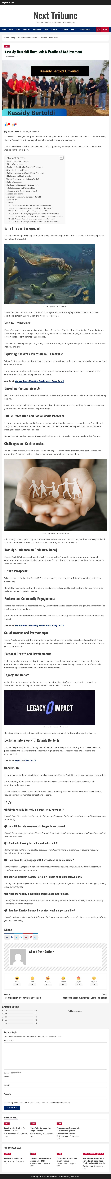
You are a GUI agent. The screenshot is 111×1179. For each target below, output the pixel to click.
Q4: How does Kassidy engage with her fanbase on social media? (35, 213)
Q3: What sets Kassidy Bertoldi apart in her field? (29, 211)
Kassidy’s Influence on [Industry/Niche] (23, 179)
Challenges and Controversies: (19, 176)
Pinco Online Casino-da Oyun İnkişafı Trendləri (40, 1129)
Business (54, 30)
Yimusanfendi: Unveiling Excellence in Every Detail (39, 381)
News (18, 30)
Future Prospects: (14, 182)
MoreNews (63, 1176)
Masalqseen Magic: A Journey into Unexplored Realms (85, 996)
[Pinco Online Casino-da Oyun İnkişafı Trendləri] (42, 1123)
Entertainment (85, 30)
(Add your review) (75, 1011)
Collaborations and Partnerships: (21, 188)
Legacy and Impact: (16, 194)
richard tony (11, 1134)
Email (7, 1085)
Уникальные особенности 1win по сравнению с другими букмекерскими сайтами (68, 1130)
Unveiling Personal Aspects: (18, 170)
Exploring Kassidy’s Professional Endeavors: (25, 167)
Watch (105, 30)
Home (4, 30)
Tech (46, 30)
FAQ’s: (10, 203)
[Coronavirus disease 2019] (16, 1154)
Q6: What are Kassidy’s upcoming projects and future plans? (33, 219)
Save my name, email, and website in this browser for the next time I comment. (38, 1102)
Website (7, 1094)
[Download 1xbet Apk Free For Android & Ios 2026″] (16, 1123)
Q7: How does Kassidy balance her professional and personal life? (35, 221)
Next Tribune (55, 14)
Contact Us (37, 30)
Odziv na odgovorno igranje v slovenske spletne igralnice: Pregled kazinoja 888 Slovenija (94, 1161)
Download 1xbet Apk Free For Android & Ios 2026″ (14, 1129)
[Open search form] (93, 30)
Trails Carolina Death (25, 760)
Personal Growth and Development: (22, 191)
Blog (11, 30)
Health (73, 30)
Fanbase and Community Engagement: (22, 185)
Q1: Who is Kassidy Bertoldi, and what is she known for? (32, 205)
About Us (26, 30)
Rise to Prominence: (15, 164)
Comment (9, 1040)
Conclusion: (12, 200)
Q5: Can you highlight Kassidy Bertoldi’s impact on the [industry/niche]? (37, 216)
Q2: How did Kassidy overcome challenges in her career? (32, 208)
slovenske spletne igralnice (93, 1154)
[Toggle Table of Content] (60, 158)
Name (7, 1076)
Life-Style (64, 30)
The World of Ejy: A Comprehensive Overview (22, 996)
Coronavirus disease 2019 (13, 1158)
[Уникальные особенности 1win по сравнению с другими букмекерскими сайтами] (69, 1123)
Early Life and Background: (18, 161)
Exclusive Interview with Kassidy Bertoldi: (24, 197)
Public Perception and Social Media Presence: (25, 173)
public (7, 1154)
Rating (7, 1073)
